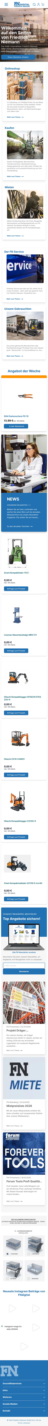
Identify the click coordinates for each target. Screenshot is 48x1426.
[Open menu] (6, 4)
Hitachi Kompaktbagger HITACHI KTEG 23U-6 (22, 698)
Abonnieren (24, 971)
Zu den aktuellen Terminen (18, 526)
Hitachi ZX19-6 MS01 (14, 759)
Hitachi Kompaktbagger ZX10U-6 (20, 821)
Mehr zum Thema (13, 117)
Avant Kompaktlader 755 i (16, 573)
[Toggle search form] (34, 4)
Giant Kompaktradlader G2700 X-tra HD (23, 883)
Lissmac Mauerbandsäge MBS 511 (20, 635)
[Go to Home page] (22, 4)
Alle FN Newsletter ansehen (24, 952)
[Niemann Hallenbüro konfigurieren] (24, 1249)
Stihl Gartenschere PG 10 (16, 416)
